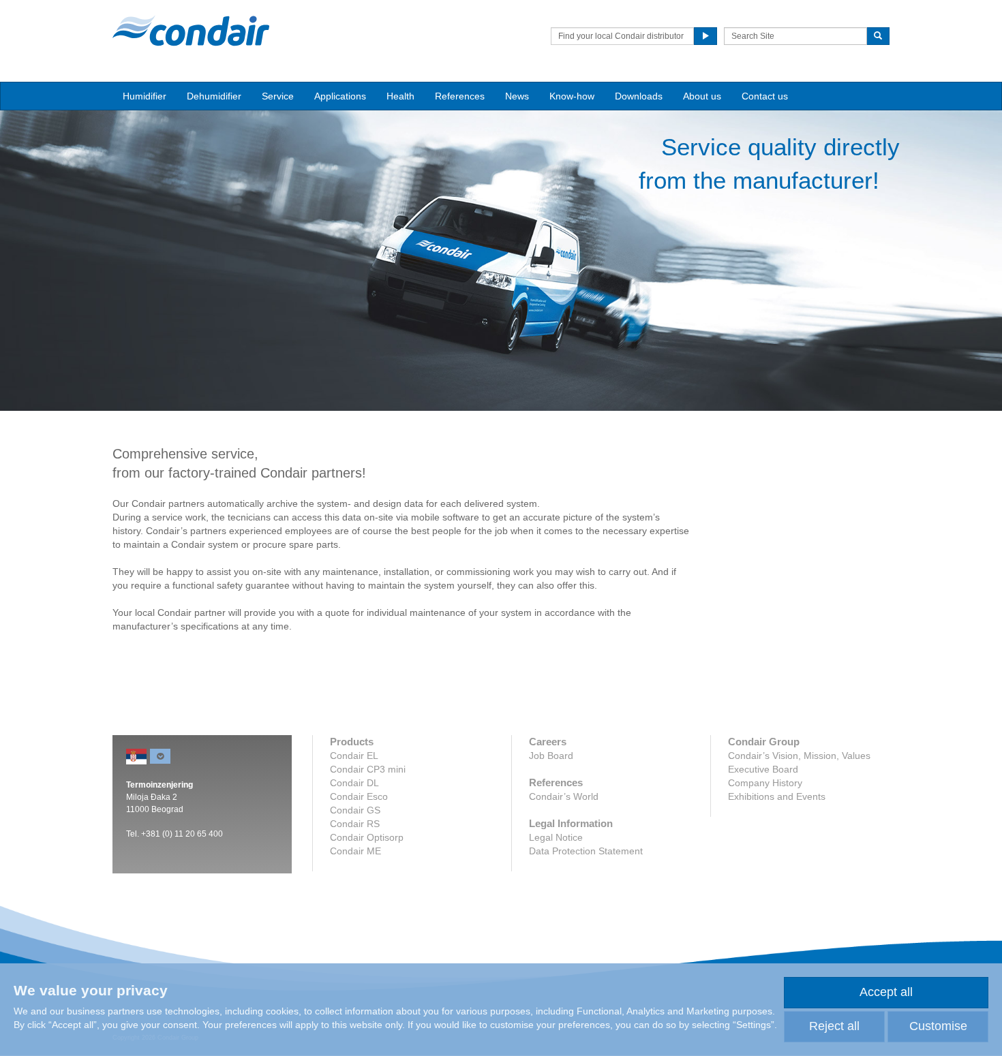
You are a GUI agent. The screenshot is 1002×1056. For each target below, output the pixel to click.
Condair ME (355, 850)
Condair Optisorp (367, 837)
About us (702, 96)
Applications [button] (340, 96)
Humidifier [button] (144, 96)
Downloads (639, 96)
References (460, 96)
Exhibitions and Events (776, 796)
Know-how (571, 96)
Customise (938, 1026)
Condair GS (355, 810)
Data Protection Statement (586, 850)
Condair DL (354, 782)
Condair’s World (563, 796)
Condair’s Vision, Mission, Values (799, 755)
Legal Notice (556, 837)
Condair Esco (359, 796)
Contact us (765, 96)
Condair (190, 30)
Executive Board (763, 769)
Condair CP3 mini (368, 769)
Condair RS (355, 823)
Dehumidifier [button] (214, 96)
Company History (765, 782)
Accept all (886, 992)
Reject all (834, 1026)
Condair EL (354, 755)
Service (278, 96)
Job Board (551, 755)
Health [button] (400, 96)
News (517, 96)
